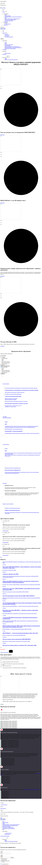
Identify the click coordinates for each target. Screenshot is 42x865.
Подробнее (2, 134)
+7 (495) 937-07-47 (3, 804)
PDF (1, 817)
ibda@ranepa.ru (3, 808)
